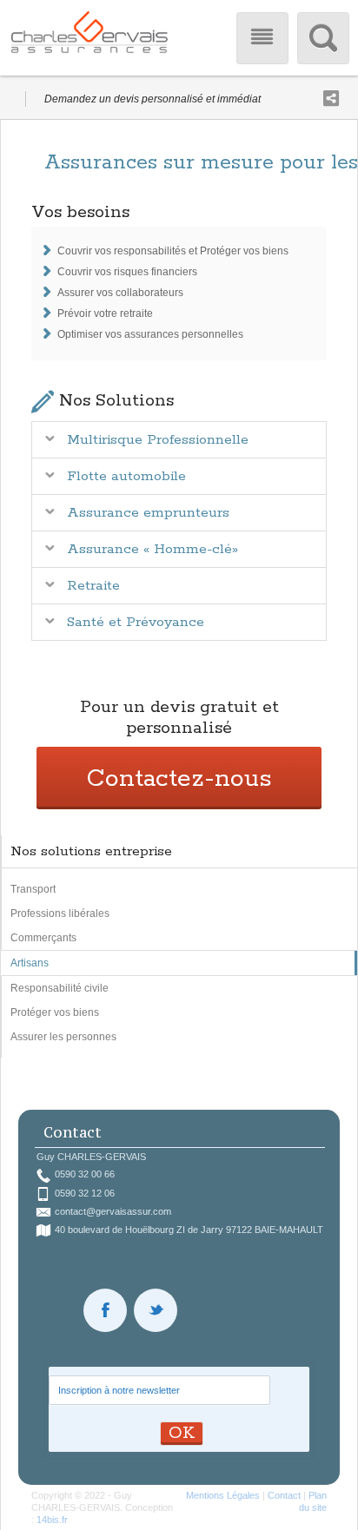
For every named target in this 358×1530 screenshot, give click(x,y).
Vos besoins (80, 212)
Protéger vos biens (54, 1012)
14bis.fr (52, 1519)
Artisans (29, 963)
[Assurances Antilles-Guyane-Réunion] (89, 38)
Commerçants (43, 938)
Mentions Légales (223, 1495)
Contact (284, 1495)
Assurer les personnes (63, 1037)
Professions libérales (59, 913)
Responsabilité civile (59, 988)
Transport (33, 889)
